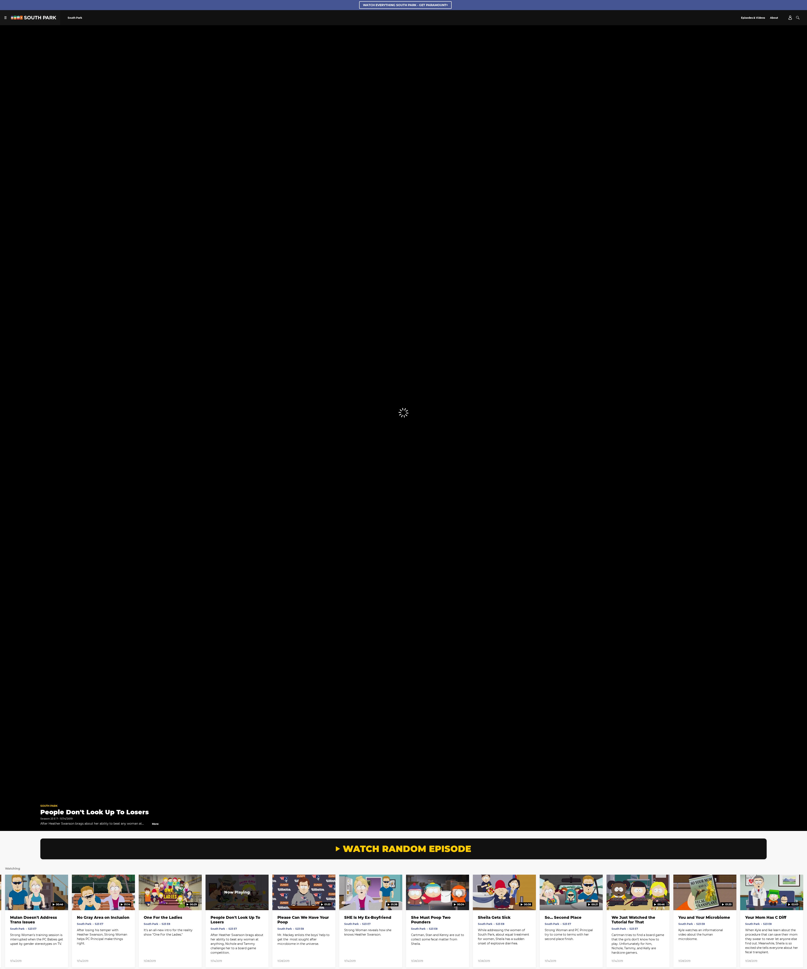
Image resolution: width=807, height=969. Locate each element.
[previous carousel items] (12, 901)
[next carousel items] (794, 901)
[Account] (790, 18)
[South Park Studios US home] (33, 18)
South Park (49, 805)
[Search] (797, 17)
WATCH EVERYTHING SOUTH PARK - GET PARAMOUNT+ (405, 5)
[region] (403, 412)
